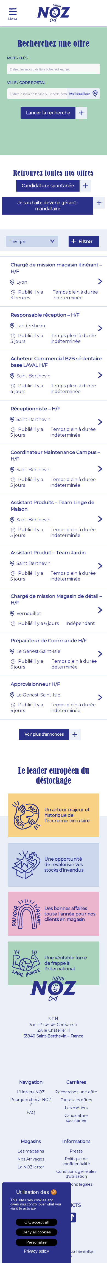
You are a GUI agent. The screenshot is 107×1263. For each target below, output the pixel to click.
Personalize (36, 1242)
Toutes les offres (76, 1099)
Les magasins (31, 1151)
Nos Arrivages (31, 1159)
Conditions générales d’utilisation (76, 1174)
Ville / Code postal (26, 83)
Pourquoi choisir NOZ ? (30, 1102)
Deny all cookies (36, 1232)
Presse (76, 1151)
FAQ (31, 1112)
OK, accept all (36, 1222)
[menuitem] (13, 12)
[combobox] (32, 241)
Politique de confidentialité (76, 1161)
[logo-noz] (53, 13)
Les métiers (76, 1107)
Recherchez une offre (76, 1092)
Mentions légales (76, 1184)
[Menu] (13, 12)
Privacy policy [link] (36, 1251)
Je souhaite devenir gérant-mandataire (48, 205)
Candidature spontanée (48, 185)
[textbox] (32, 241)
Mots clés (17, 58)
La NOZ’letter (31, 1167)
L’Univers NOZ (31, 1092)
